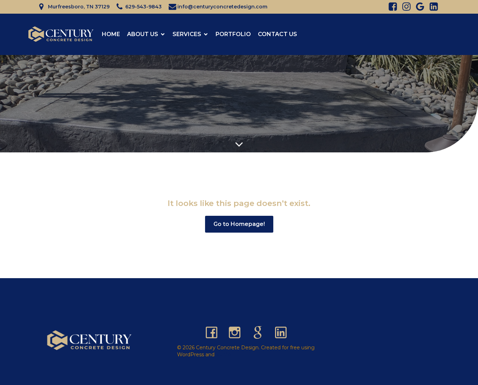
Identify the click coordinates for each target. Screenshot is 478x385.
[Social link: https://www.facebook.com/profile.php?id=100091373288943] (214, 332)
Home (111, 34)
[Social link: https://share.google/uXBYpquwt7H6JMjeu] (260, 332)
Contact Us (277, 34)
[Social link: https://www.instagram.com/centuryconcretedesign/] (237, 332)
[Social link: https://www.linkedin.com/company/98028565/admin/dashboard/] (432, 7)
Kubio (223, 354)
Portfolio (233, 34)
